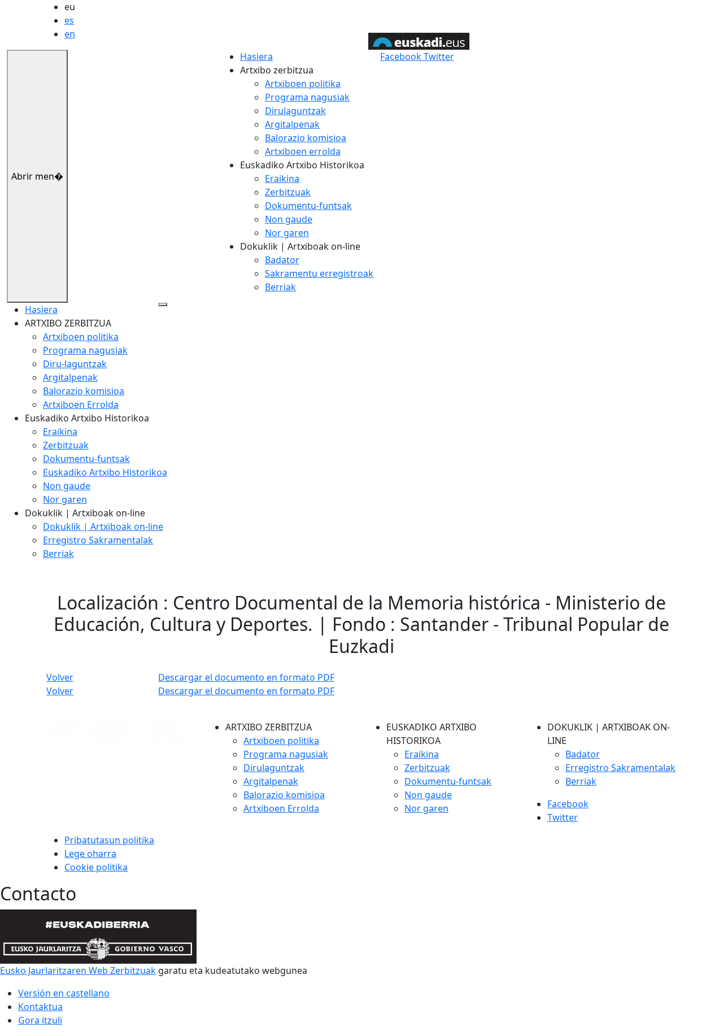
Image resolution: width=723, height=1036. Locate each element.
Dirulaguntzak (295, 111)
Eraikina (282, 178)
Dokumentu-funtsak (308, 205)
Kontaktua (40, 1006)
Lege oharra (90, 853)
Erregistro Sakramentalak (98, 540)
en (69, 34)
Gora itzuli (40, 1020)
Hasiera (256, 56)
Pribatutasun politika (109, 840)
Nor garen (287, 233)
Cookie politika (96, 867)
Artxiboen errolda (303, 151)
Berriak (280, 287)
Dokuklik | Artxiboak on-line (103, 526)
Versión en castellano (64, 993)
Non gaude (288, 219)
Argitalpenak (292, 124)
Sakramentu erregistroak (319, 273)
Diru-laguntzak (75, 364)
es (69, 20)
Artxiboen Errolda (81, 404)
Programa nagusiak (307, 97)
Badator (282, 260)
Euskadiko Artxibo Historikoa (105, 472)
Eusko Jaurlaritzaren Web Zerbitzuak (78, 970)
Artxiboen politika (303, 83)
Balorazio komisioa (305, 138)
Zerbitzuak (288, 192)
